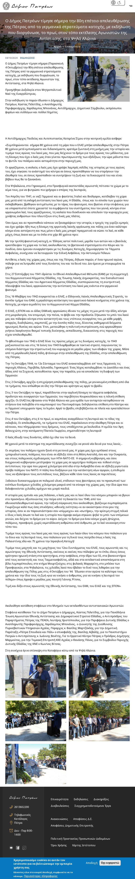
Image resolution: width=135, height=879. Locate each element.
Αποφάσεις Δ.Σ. (82, 819)
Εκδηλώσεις (81, 799)
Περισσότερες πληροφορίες (41, 876)
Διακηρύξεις (101, 799)
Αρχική (57, 46)
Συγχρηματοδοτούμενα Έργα (92, 806)
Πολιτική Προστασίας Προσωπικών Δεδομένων (80, 839)
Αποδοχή (91, 863)
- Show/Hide (113, 2)
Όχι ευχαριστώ (110, 862)
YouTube (11, 848)
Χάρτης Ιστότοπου (83, 845)
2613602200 (21, 807)
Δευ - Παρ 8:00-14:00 (23, 831)
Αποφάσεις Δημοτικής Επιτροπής (72, 825)
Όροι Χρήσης (59, 845)
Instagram (24, 848)
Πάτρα (18, 823)
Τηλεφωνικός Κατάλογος (22, 815)
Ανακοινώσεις (59, 819)
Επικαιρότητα (72, 46)
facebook (18, 848)
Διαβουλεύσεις (60, 806)
